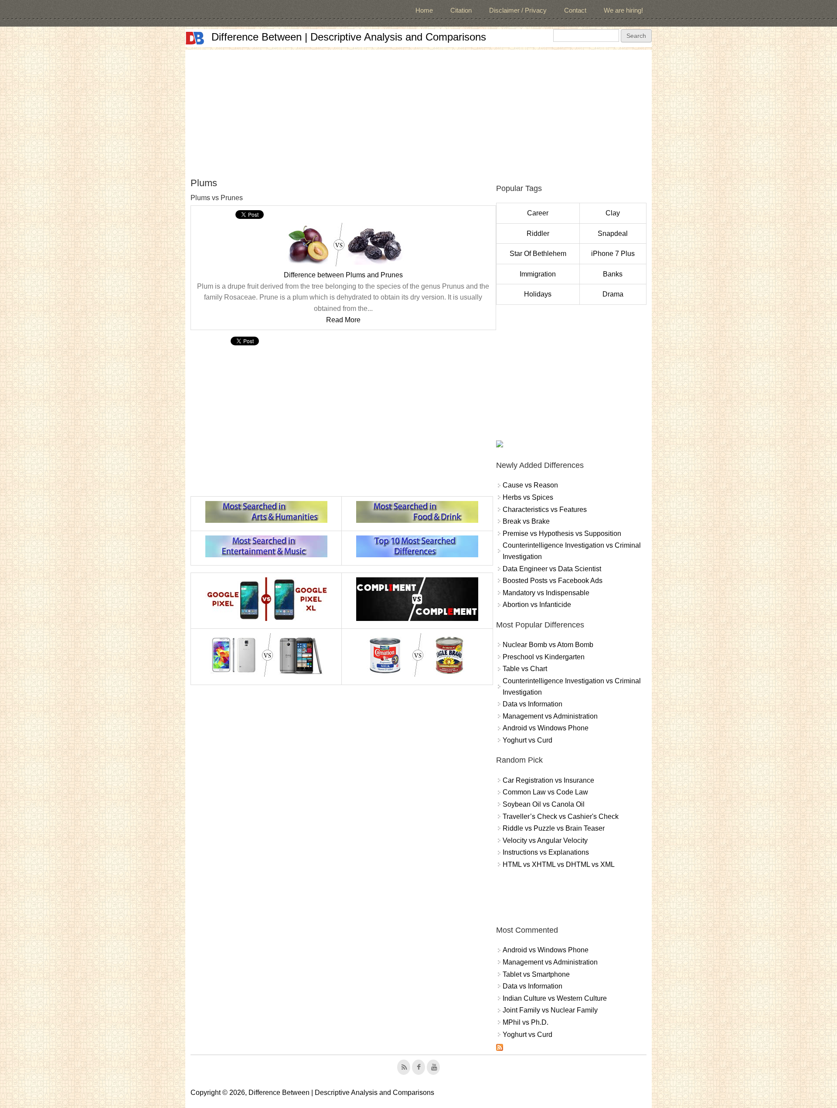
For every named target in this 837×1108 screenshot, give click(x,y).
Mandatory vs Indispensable (546, 593)
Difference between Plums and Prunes (343, 275)
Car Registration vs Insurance (548, 780)
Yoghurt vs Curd (527, 740)
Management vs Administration (550, 716)
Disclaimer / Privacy (518, 10)
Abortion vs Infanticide (537, 604)
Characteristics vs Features (545, 509)
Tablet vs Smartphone (536, 974)
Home (424, 10)
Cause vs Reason (530, 485)
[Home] (194, 38)
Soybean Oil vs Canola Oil (544, 804)
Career (537, 213)
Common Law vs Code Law (545, 792)
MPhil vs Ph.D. (525, 1022)
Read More (343, 320)
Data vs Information (532, 704)
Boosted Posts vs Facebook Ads (552, 580)
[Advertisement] (418, 111)
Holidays (537, 294)
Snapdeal (613, 233)
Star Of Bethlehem (538, 253)
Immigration (538, 274)
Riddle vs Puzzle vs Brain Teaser (554, 828)
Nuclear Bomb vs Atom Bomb (548, 644)
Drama (612, 294)
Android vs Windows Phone (546, 728)
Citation (461, 10)
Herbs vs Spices (528, 497)
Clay (613, 213)
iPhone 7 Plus (613, 253)
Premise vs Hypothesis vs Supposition (562, 533)
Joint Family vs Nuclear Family (550, 1010)
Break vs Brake (526, 521)
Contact (575, 10)
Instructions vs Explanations (546, 852)
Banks (613, 274)
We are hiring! (623, 10)
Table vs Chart (525, 668)
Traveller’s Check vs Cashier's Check (561, 816)
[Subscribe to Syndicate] (499, 1048)
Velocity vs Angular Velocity (545, 840)
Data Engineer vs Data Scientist (552, 569)
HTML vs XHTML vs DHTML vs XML (559, 864)
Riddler (538, 233)
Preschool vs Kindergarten (544, 657)
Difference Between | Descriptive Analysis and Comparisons (348, 37)
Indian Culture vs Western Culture (555, 998)
